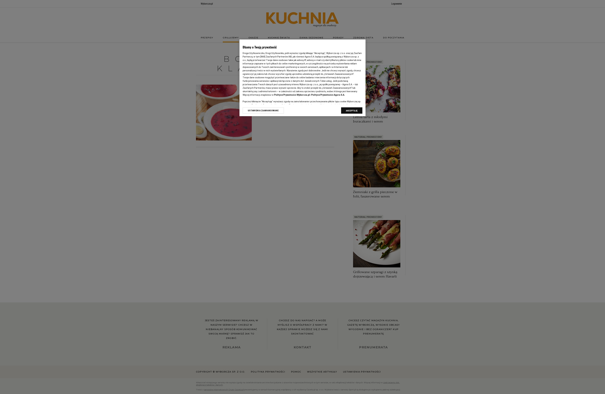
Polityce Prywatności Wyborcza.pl (292, 95)
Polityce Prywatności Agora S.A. (328, 95)
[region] (302, 77)
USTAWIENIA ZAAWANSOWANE (263, 110)
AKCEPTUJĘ (352, 110)
